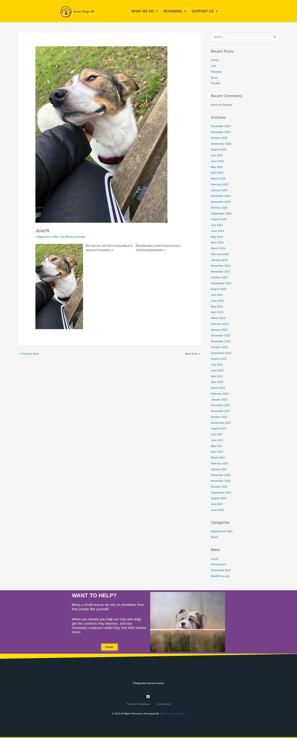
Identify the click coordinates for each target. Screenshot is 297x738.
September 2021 (221, 422)
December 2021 (220, 405)
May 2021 (216, 446)
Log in (214, 558)
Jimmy (215, 60)
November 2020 (220, 480)
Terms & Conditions (138, 704)
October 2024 (219, 207)
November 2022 (220, 341)
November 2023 (221, 271)
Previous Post (29, 353)
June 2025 (217, 161)
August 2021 (218, 428)
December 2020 (220, 475)
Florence (216, 71)
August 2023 (219, 289)
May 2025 (217, 167)
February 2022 (220, 393)
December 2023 (221, 265)
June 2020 (217, 510)
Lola (213, 66)
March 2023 (218, 318)
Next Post (192, 353)
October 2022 (219, 347)
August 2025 (218, 149)
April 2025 (217, 172)
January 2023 (219, 329)
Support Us (203, 11)
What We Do (142, 11)
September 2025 (221, 143)
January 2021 (219, 469)
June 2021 (217, 440)
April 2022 (217, 382)
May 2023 (217, 306)
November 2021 (220, 411)
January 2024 (219, 260)
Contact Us (164, 704)
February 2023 (220, 324)
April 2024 (217, 242)
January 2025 (219, 190)
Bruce (214, 77)
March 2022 (218, 387)
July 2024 (217, 225)
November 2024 (221, 201)
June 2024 (217, 231)
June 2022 (217, 370)
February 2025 (220, 184)
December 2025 (220, 126)
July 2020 (217, 504)
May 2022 (217, 376)
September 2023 (221, 283)
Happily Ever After (48, 236)
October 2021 (219, 417)
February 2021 (219, 463)
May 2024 (217, 236)
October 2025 (219, 138)
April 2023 (217, 312)
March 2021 (218, 457)
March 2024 (218, 248)
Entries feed (218, 564)
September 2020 (221, 492)
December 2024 (221, 196)
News (214, 537)
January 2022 (219, 399)
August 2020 (218, 498)
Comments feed (220, 570)
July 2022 (217, 364)
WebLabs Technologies (172, 713)
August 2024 (219, 219)
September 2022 (221, 353)
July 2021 (216, 434)
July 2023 (217, 294)
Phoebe (227, 104)
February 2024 (220, 254)
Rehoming (172, 11)
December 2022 (220, 335)
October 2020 (219, 486)
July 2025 (217, 155)
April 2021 (217, 451)
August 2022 (218, 358)
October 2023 (219, 277)
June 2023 (217, 300)
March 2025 (218, 178)
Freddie (215, 83)
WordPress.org (220, 576)
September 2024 (221, 213)
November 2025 (220, 132)
